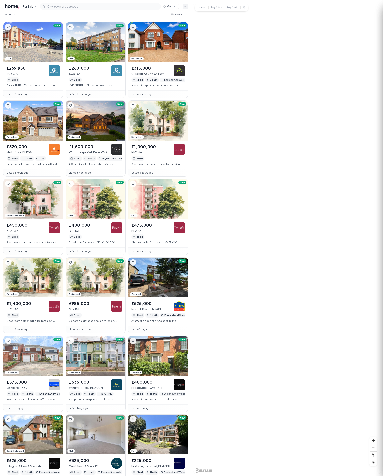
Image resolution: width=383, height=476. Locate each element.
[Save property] (8, 27)
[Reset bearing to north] (373, 455)
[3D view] (373, 462)
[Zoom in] (373, 440)
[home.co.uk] (12, 6)
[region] (287, 238)
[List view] (185, 6)
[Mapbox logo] (203, 470)
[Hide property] (16, 27)
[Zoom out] (373, 447)
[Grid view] (180, 6)
